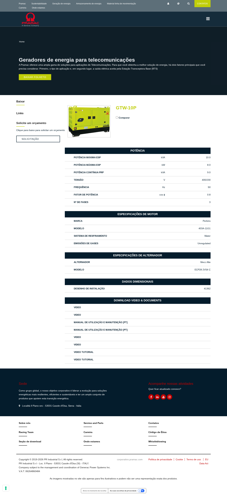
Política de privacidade (160, 459)
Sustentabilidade (39, 3)
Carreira (22, 8)
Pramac (22, 3)
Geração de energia (61, 3)
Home (22, 42)
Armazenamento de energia (88, 3)
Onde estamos (38, 8)
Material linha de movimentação (121, 3)
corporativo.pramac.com (130, 459)
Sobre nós (24, 423)
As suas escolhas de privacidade (123, 491)
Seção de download (30, 441)
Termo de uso (193, 459)
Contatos (153, 423)
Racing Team (26, 432)
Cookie (179, 459)
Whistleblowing (157, 441)
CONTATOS (202, 3)
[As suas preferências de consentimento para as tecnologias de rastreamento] (6, 488)
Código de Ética (157, 432)
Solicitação (30, 139)
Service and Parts (93, 423)
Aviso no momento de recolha (94, 491)
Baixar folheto (35, 77)
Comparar (124, 117)
